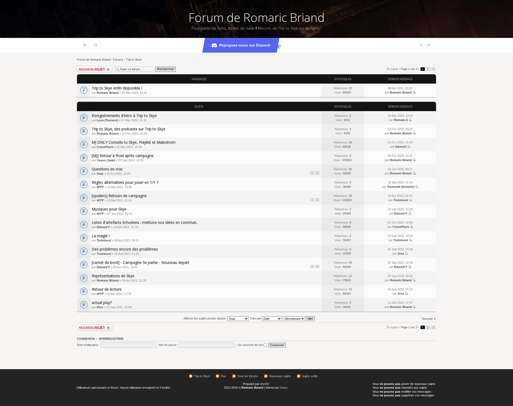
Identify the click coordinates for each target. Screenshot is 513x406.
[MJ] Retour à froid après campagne (123, 155)
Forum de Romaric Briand (257, 17)
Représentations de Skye (113, 275)
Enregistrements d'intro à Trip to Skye (124, 115)
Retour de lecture (107, 289)
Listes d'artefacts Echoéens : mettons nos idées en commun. (144, 222)
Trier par (256, 318)
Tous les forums (247, 376)
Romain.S (401, 120)
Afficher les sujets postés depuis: (205, 318)
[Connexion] (428, 45)
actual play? (102, 302)
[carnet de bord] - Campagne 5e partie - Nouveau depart (140, 262)
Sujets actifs (310, 376)
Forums (118, 59)
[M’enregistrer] (421, 45)
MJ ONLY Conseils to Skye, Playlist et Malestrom (134, 142)
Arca (401, 253)
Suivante (427, 318)
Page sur (409, 69)
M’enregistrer (111, 338)
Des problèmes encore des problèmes (125, 249)
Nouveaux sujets (280, 376)
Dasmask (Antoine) (400, 186)
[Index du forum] (84, 45)
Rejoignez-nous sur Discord (244, 45)
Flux (223, 376)
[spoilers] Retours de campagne (119, 195)
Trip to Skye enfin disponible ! (117, 88)
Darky (284, 387)
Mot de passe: (168, 344)
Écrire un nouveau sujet (92, 67)
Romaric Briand (108, 92)
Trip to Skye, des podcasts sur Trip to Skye (128, 128)
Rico (100, 307)
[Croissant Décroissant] (299, 318)
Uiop (100, 173)
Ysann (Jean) (106, 160)
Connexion (86, 338)
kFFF (100, 187)
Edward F (400, 213)
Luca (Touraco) (107, 120)
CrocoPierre (105, 147)
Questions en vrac (107, 168)
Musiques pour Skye (109, 209)
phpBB (264, 383)
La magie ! (101, 235)
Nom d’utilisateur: (88, 344)
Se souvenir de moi (251, 344)
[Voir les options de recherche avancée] (95, 45)
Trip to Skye (134, 59)
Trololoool (401, 200)
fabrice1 (400, 146)
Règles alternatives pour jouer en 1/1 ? (125, 182)
